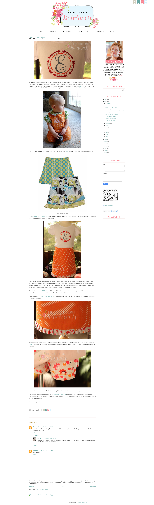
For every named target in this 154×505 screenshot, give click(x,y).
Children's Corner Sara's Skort (40, 216)
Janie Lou (31, 344)
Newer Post (32, 486)
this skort (81, 86)
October (107, 105)
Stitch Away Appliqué (46, 296)
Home (41, 31)
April (107, 134)
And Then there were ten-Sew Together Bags (115, 110)
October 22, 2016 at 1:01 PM (45, 450)
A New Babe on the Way (111, 116)
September (108, 123)
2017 (105, 99)
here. (67, 151)
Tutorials (100, 31)
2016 (105, 101)
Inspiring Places (84, 31)
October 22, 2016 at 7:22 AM (45, 426)
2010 (105, 150)
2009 (105, 152)
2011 (105, 148)
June (107, 130)
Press (112, 31)
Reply (34, 432)
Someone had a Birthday (111, 118)
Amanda (35, 426)
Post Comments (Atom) (42, 489)
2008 (105, 155)
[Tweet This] (46, 411)
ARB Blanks (44, 291)
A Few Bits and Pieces (110, 120)
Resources (67, 31)
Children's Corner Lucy (60, 394)
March (107, 136)
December (108, 103)
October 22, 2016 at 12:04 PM (51, 438)
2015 (105, 139)
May (107, 132)
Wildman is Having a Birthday (112, 107)
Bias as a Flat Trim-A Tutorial (112, 114)
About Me (53, 31)
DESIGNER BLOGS (82, 502)
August (107, 125)
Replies (37, 435)
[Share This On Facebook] (44, 411)
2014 (105, 141)
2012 (105, 146)
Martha (39, 438)
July (107, 127)
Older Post (93, 486)
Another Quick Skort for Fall (112, 112)
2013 (105, 144)
